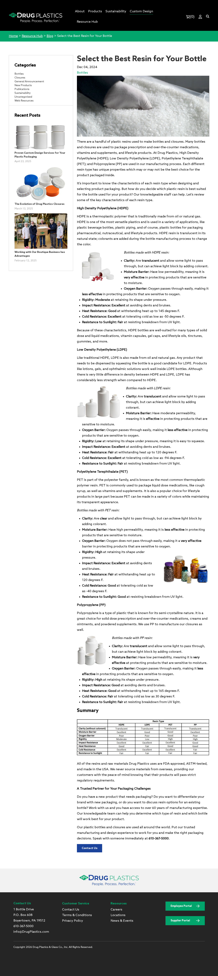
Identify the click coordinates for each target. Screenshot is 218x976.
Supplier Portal (180, 920)
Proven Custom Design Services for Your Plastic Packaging (40, 154)
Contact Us (89, 848)
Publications (22, 89)
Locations (118, 915)
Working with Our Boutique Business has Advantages (40, 254)
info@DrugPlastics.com (31, 932)
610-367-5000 (23, 926)
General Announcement (29, 81)
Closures (20, 77)
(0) (192, 17)
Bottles (19, 73)
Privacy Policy (72, 921)
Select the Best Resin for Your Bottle (142, 59)
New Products (23, 85)
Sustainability (23, 93)
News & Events (122, 921)
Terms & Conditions (77, 915)
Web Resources (24, 100)
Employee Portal (181, 906)
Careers (116, 910)
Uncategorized (23, 96)
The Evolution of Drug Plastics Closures (39, 204)
